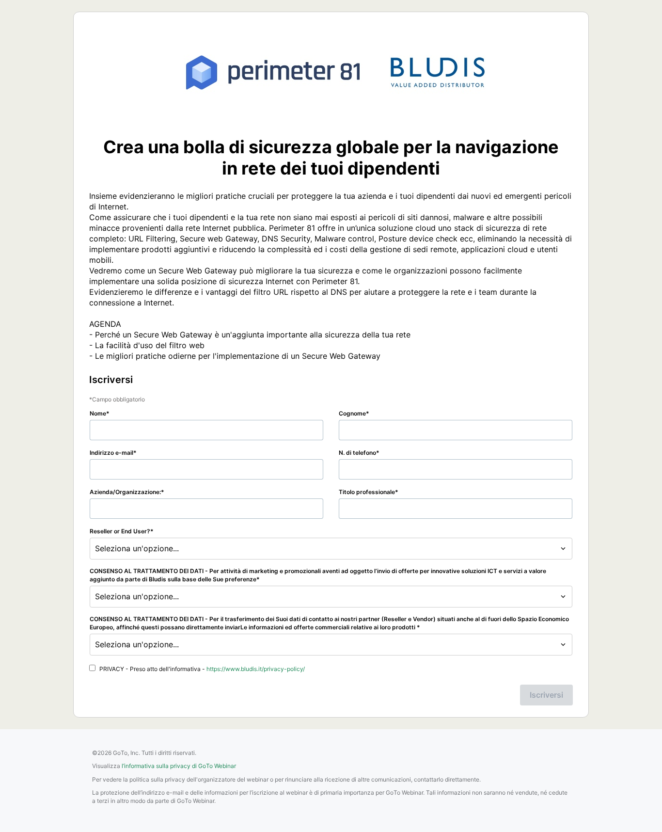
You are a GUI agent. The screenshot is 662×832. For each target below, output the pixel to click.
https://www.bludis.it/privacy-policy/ (255, 668)
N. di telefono (357, 452)
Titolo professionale (367, 492)
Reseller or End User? (120, 531)
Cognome (352, 413)
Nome (98, 413)
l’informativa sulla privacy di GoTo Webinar (179, 765)
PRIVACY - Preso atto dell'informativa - (202, 668)
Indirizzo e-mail (111, 452)
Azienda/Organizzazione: (125, 492)
